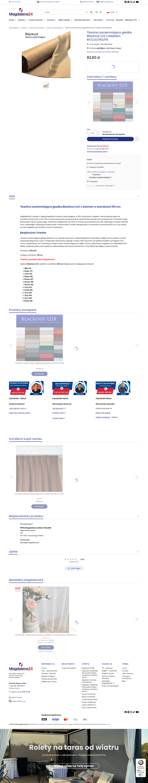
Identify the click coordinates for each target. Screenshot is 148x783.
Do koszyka (39, 374)
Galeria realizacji (103, 417)
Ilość (88, 129)
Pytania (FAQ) (58, 413)
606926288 (25, 540)
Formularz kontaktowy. (126, 677)
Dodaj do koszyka (110, 139)
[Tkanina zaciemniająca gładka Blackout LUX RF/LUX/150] (113, 101)
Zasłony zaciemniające (54, 28)
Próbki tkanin (57, 418)
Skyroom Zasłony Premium (108, 677)
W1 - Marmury (107, 668)
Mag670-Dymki (108, 673)
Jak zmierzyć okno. (17, 408)
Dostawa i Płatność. (48, 673)
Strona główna (14, 28)
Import (89, 159)
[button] (91, 12)
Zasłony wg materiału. (36, 28)
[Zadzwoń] (113, 388)
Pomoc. (44, 668)
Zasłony (24, 28)
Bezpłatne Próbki (88, 668)
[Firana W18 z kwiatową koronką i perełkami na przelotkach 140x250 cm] (46, 609)
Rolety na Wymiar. (89, 697)
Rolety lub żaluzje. (103, 413)
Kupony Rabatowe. (89, 705)
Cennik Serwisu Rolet (89, 699)
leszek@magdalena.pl (29, 542)
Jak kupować (58, 408)
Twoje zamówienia (69, 668)
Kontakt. (125, 671)
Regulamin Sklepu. (48, 676)
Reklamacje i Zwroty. (49, 682)
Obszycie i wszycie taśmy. (20, 413)
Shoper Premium (103, 724)
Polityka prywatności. (49, 679)
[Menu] (144, 760)
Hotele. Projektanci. (89, 702)
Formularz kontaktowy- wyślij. (97, 151)
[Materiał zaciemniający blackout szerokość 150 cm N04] (39, 468)
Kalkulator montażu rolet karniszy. (89, 681)
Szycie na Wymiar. (89, 694)
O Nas (124, 668)
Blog (123, 681)
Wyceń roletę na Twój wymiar (74, 766)
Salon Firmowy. (127, 673)
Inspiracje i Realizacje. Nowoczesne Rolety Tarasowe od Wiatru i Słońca (90, 674)
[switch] (141, 774)
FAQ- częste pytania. (49, 671)
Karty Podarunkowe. (89, 708)
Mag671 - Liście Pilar (109, 671)
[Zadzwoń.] (26, 388)
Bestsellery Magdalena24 (107, 682)
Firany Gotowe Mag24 (110, 686)
